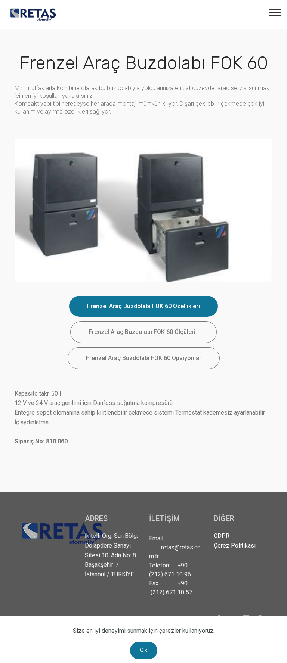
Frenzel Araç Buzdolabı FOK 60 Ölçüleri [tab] (143, 331)
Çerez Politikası (235, 545)
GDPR (221, 535)
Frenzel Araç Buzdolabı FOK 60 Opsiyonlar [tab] (143, 358)
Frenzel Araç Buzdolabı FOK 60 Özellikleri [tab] (143, 306)
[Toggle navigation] (275, 12)
